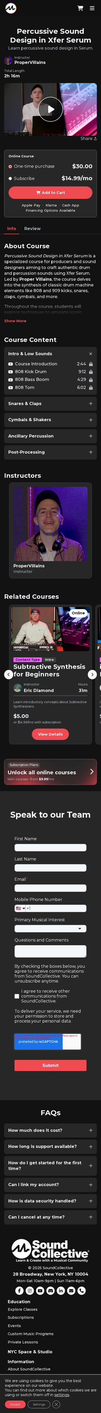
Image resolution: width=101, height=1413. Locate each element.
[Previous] (8, 674)
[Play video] (50, 109)
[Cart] (80, 8)
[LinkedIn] (61, 1291)
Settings (39, 1404)
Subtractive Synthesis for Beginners (49, 670)
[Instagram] (30, 1291)
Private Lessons (23, 1342)
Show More (15, 321)
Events (14, 1325)
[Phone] (81, 1291)
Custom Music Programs (31, 1333)
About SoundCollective (29, 1369)
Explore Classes (23, 1309)
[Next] (92, 674)
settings (61, 1394)
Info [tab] (11, 228)
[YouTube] (40, 1291)
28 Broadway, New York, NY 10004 (50, 1274)
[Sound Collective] (11, 8)
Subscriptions (21, 1317)
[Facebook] (19, 1291)
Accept (15, 1404)
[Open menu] (92, 8)
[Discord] (50, 1291)
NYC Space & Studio (30, 1351)
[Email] (71, 1291)
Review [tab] (32, 228)
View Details (50, 734)
